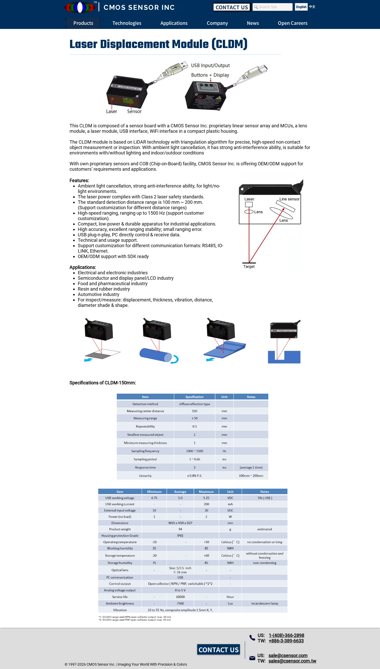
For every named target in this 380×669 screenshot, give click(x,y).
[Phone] (252, 637)
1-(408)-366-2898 (286, 635)
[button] (292, 22)
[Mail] (252, 658)
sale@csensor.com (288, 655)
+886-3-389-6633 (286, 640)
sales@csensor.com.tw (292, 661)
